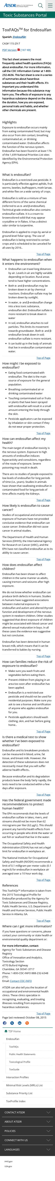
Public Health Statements (22, 1054)
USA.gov (8, 1166)
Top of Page (43, 254)
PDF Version (16, 50)
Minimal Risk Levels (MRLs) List (24, 1085)
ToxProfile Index (16, 1101)
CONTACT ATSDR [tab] (15, 1112)
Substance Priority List (19, 1093)
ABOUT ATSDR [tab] (13, 1121)
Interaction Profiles (17, 1077)
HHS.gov (9, 1161)
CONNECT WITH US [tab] (16, 1140)
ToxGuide (14, 1069)
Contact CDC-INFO (21, 981)
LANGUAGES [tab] (12, 1149)
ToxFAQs (13, 1046)
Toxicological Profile (19, 1061)
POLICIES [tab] (10, 1131)
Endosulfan (12, 1039)
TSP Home (14, 1031)
